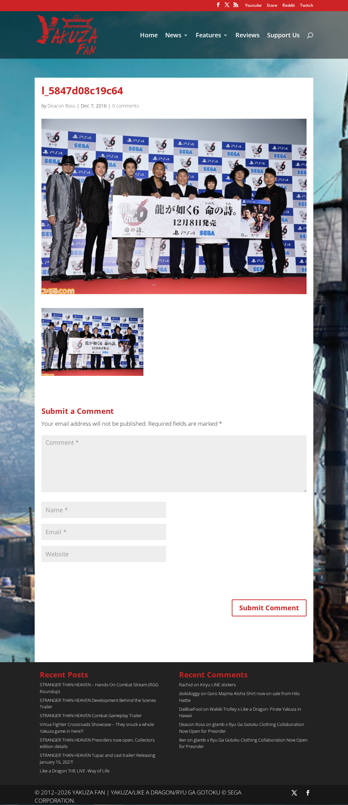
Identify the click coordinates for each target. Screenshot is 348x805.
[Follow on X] (294, 792)
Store (272, 5)
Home (149, 36)
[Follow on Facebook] (307, 792)
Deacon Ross (61, 105)
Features (208, 36)
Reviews (248, 36)
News (173, 36)
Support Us (283, 36)
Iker (182, 740)
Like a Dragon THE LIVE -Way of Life (74, 771)
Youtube (253, 5)
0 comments (125, 105)
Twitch (306, 5)
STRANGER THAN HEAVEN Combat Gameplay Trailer (91, 715)
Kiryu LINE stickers (218, 685)
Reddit (288, 5)
